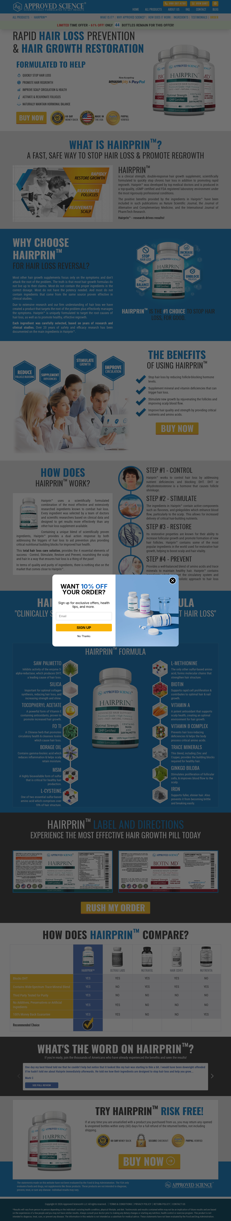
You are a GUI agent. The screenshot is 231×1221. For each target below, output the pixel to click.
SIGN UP (84, 627)
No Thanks (83, 636)
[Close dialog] (172, 580)
